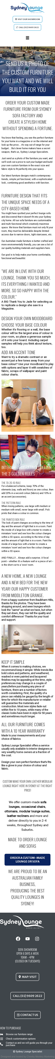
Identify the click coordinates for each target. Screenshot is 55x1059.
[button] (27, 38)
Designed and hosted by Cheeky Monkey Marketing (27, 1056)
